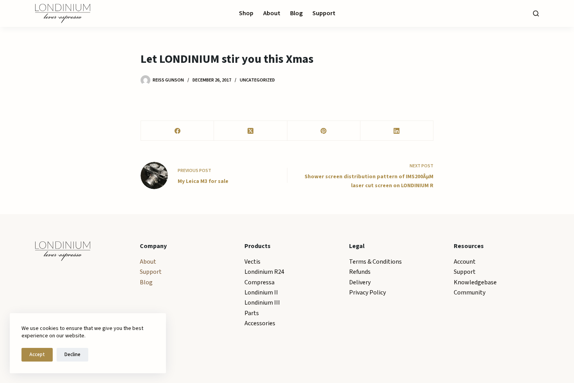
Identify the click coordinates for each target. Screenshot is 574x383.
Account (465, 261)
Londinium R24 (264, 272)
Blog (296, 13)
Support (323, 13)
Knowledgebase (475, 282)
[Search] (536, 13)
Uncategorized (257, 80)
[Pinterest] (323, 131)
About (271, 13)
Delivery (360, 282)
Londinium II (261, 292)
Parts (251, 313)
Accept (37, 354)
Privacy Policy (367, 292)
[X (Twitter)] (250, 131)
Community (469, 292)
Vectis (252, 261)
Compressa (259, 282)
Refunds (360, 272)
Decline (72, 354)
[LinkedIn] (396, 131)
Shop (246, 13)
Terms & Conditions (375, 261)
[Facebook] (177, 131)
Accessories (259, 323)
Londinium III (262, 302)
